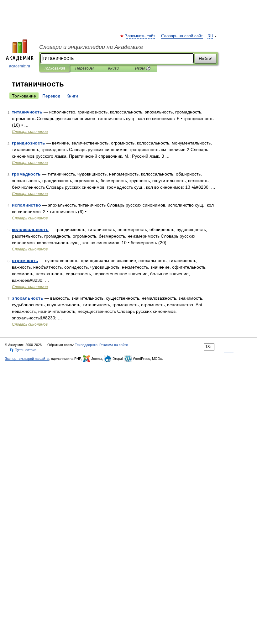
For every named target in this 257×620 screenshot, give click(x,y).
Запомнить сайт (140, 36)
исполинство (26, 205)
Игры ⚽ (142, 68)
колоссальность (30, 229)
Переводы (84, 68)
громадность (26, 173)
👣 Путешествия (22, 350)
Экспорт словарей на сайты (27, 358)
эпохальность (27, 298)
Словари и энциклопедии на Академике (91, 47)
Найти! (205, 58)
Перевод (51, 95)
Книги (113, 68)
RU (210, 36)
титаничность (27, 111)
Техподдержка (86, 345)
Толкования (54, 68)
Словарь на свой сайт (182, 36)
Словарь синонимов (30, 131)
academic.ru (19, 66)
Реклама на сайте (113, 345)
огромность (25, 260)
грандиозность (28, 142)
